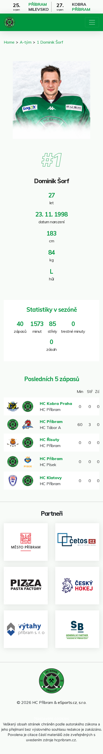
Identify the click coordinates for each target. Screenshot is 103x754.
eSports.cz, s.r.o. (72, 702)
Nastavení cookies (51, 718)
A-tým (26, 42)
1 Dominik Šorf (50, 42)
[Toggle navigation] (92, 22)
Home (9, 42)
